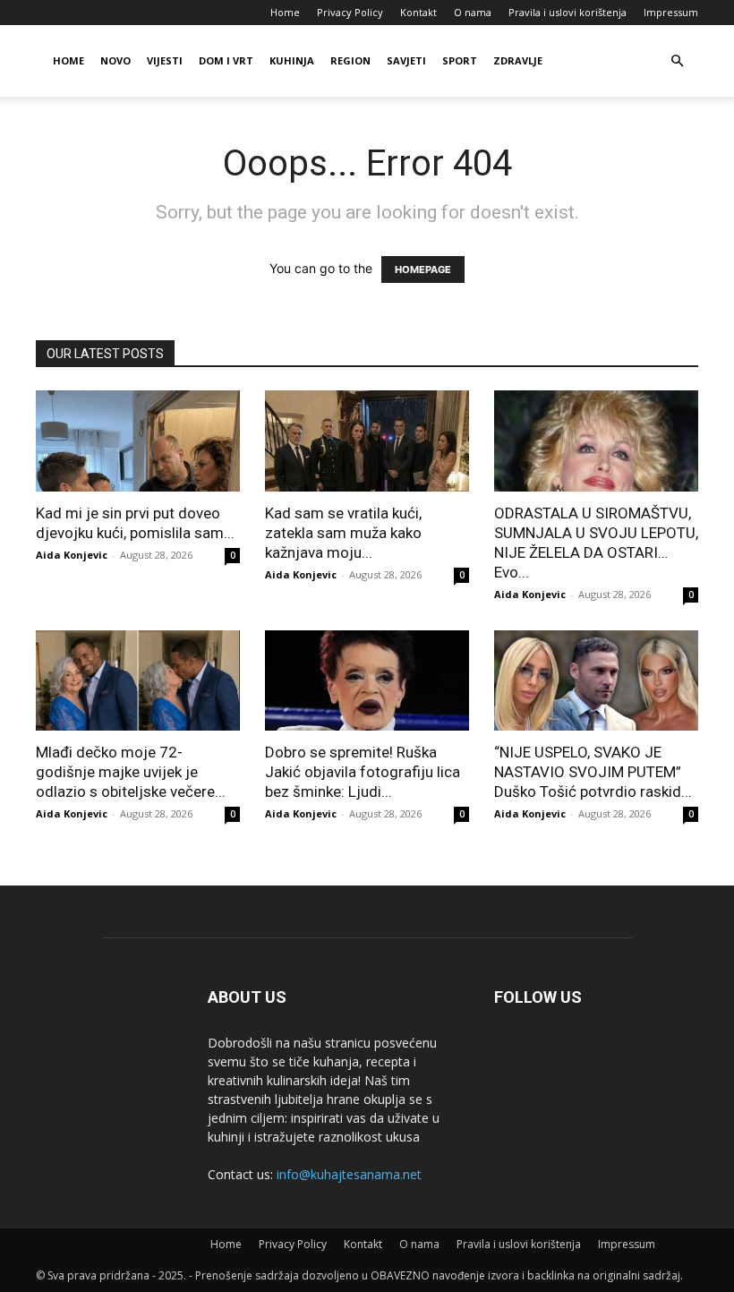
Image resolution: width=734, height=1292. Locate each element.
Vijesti (165, 60)
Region (350, 60)
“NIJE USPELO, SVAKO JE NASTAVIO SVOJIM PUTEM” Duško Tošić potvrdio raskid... (593, 771)
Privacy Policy (350, 12)
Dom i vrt (226, 60)
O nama (472, 12)
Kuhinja (291, 60)
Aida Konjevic (71, 554)
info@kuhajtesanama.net (349, 1174)
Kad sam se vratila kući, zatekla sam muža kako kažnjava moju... (343, 532)
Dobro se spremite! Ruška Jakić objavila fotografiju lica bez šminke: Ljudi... (362, 771)
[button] (676, 61)
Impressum (671, 12)
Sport (459, 60)
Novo (115, 60)
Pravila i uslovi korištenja (567, 12)
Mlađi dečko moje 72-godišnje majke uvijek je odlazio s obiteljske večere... (131, 771)
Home (285, 12)
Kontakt (418, 12)
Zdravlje (517, 60)
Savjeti (406, 60)
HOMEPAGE (423, 269)
